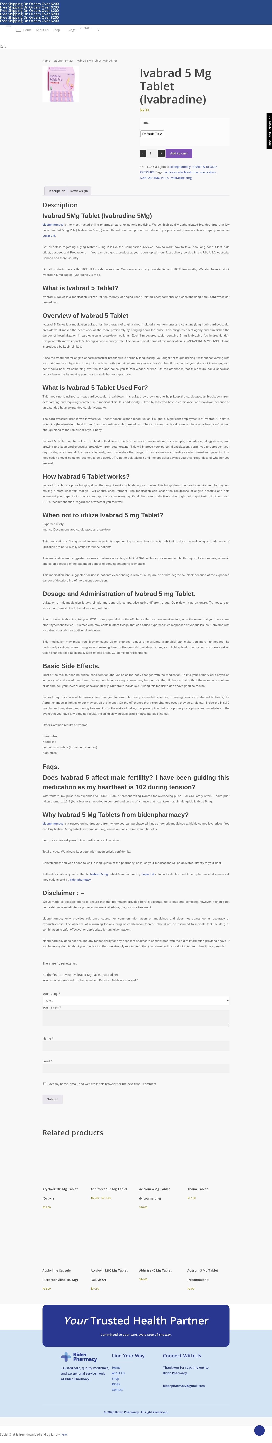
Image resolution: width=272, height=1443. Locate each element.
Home (46, 60)
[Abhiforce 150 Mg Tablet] (111, 1159)
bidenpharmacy (63, 60)
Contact (117, 1390)
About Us (118, 1373)
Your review (51, 1007)
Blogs (116, 1384)
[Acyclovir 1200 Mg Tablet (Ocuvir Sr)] (111, 1240)
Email (47, 1061)
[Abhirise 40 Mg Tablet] (159, 1240)
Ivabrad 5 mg (99, 874)
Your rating (51, 994)
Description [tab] (56, 191)
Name (48, 1038)
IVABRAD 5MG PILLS (154, 178)
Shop (115, 1379)
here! (64, 1434)
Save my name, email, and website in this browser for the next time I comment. (102, 1084)
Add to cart (179, 153)
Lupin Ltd (48, 235)
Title (145, 123)
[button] (8, 27)
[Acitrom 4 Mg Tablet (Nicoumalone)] (159, 1159)
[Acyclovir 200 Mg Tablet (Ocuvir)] (63, 1159)
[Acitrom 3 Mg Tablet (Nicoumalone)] (208, 1240)
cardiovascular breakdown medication (190, 172)
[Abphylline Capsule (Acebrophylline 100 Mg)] (63, 1240)
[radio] (152, 134)
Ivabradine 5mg (181, 178)
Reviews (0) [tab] (79, 191)
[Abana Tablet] (208, 1159)
